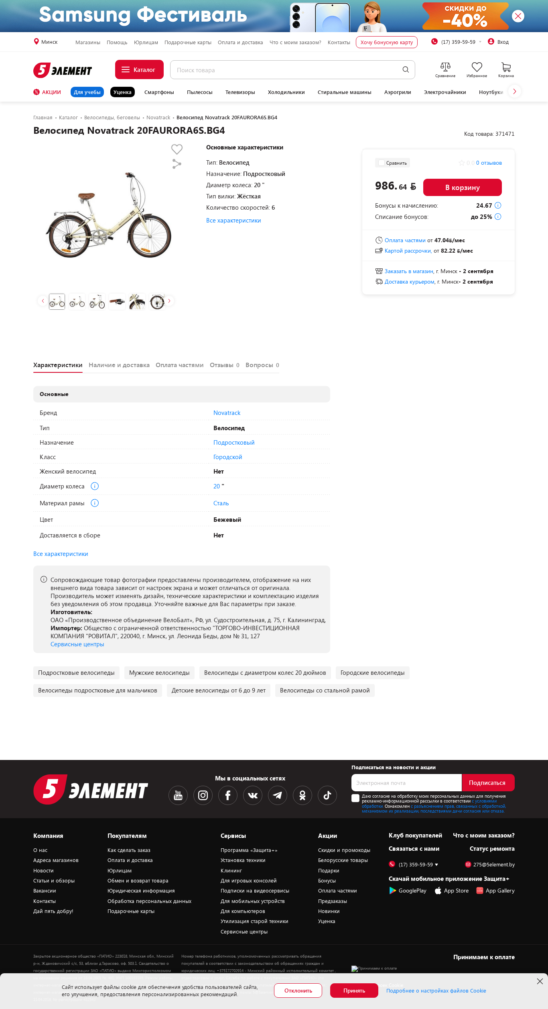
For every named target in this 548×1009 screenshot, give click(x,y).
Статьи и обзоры (54, 880)
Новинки (329, 911)
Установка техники (243, 860)
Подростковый (234, 442)
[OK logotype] (302, 795)
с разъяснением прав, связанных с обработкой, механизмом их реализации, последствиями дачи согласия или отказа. (434, 808)
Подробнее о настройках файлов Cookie (436, 990)
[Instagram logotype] (203, 795)
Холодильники (286, 92)
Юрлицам (146, 42)
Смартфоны (159, 92)
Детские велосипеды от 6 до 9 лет (219, 690)
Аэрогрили (397, 92)
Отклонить (298, 990)
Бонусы (327, 880)
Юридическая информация (141, 890)
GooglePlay (412, 890)
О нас (40, 850)
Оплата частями (337, 890)
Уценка (123, 92)
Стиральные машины (344, 92)
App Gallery (500, 890)
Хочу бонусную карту (387, 42)
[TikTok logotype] (327, 795)
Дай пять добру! (53, 911)
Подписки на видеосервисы (255, 890)
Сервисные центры (77, 644)
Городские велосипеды (373, 672)
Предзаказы (332, 901)
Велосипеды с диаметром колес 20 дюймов (265, 672)
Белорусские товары (343, 860)
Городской (227, 457)
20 (216, 486)
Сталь (221, 503)
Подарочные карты (187, 42)
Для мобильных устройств (253, 901)
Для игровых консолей (249, 880)
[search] (406, 69)
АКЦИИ (51, 92)
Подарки (328, 870)
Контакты (339, 42)
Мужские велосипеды (159, 672)
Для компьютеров (243, 911)
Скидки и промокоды (344, 850)
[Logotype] (63, 70)
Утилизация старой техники (254, 921)
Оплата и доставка (240, 42)
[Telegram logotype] (277, 795)
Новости (43, 870)
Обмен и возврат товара (138, 880)
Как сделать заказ (129, 850)
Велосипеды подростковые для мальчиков (97, 690)
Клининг (231, 870)
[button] (514, 91)
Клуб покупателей (415, 835)
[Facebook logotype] (227, 795)
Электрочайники (445, 92)
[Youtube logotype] (178, 795)
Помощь (117, 42)
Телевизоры (240, 92)
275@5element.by (494, 864)
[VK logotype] (252, 795)
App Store (456, 890)
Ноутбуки (491, 92)
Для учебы (87, 92)
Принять (354, 990)
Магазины (87, 42)
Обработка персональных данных (149, 901)
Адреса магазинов (56, 860)
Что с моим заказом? (295, 42)
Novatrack (226, 413)
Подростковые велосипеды (76, 672)
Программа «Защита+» (249, 850)
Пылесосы (200, 92)
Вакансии (44, 890)
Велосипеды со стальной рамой (325, 690)
